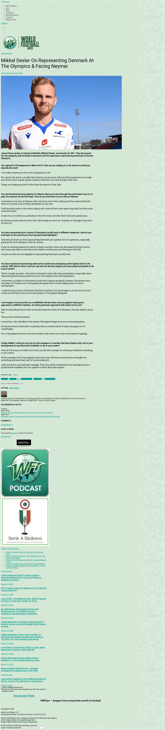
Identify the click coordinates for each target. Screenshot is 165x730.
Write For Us (11, 19)
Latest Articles (6, 571)
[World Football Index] (20, 48)
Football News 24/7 (23, 446)
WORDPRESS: (7, 425)
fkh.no (15, 375)
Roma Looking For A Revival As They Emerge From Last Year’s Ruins (27, 413)
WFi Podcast (11, 6)
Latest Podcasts (13, 549)
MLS (8, 10)
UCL (7, 8)
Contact (9, 17)
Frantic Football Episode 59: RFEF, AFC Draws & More (25, 564)
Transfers (10, 12)
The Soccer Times (23, 695)
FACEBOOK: (6, 437)
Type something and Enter (11, 728)
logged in (14, 433)
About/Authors (12, 15)
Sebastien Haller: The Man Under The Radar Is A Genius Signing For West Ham (30, 416)
